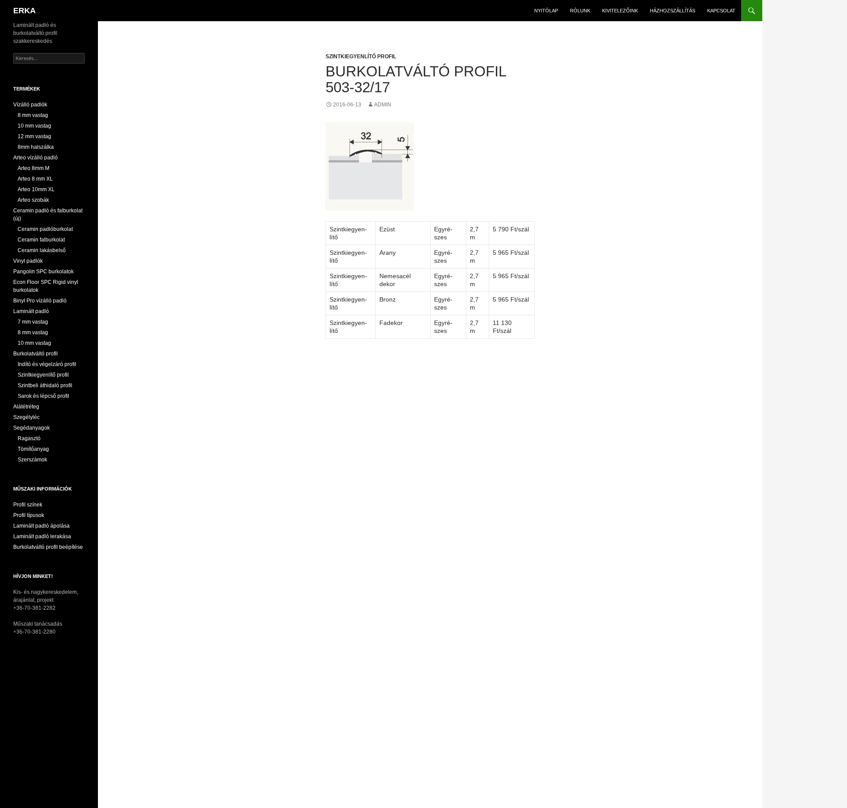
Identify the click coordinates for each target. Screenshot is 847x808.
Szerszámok (32, 460)
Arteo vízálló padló (35, 158)
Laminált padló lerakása (42, 536)
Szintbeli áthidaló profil (45, 385)
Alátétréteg (26, 407)
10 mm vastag (34, 126)
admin (382, 105)
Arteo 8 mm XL (35, 179)
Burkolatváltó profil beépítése (48, 547)
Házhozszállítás (672, 10)
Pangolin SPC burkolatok (43, 271)
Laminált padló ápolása (41, 526)
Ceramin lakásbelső (42, 250)
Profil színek (27, 505)
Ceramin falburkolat (41, 240)
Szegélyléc (26, 417)
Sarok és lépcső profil (43, 396)
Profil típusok (28, 515)
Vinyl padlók (28, 261)
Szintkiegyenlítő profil (361, 56)
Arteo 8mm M (33, 168)
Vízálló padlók (30, 105)
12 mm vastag (34, 136)
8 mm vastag (33, 115)
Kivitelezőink (620, 10)
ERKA (24, 10)
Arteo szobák (33, 200)
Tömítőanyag (33, 449)
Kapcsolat (721, 10)
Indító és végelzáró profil (47, 364)
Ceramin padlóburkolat (45, 229)
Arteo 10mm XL (36, 189)
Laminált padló (31, 311)
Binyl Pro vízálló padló (40, 301)
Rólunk (580, 10)
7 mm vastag (33, 322)
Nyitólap (546, 10)
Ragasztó (29, 438)
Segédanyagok (31, 428)
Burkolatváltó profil (35, 354)
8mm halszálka (36, 147)
